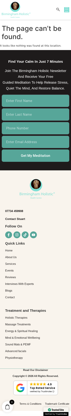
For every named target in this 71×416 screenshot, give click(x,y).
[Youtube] (33, 234)
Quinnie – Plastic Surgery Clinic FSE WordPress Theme (37, 415)
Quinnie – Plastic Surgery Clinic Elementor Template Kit (27, 415)
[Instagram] (16, 234)
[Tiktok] (25, 234)
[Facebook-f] (8, 234)
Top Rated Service (42, 388)
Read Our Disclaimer (35, 370)
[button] (58, 9)
